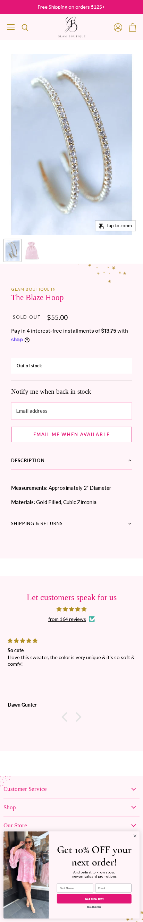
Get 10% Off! (94, 899)
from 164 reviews (67, 619)
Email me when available (71, 434)
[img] (71, 609)
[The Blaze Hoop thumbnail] (12, 250)
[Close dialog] (135, 836)
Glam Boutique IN (33, 289)
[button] (71, 461)
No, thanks (94, 907)
